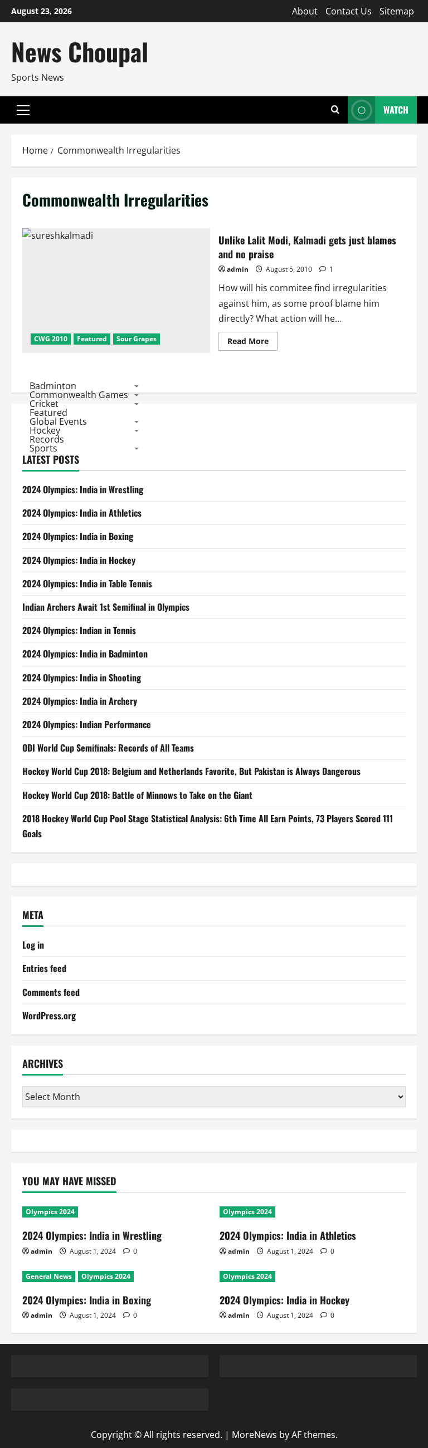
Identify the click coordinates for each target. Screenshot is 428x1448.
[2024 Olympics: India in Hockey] (313, 1276)
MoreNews (254, 1435)
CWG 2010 (50, 338)
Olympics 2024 (50, 1211)
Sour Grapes (136, 338)
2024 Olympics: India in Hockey (78, 560)
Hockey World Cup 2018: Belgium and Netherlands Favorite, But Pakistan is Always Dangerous (191, 771)
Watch (395, 109)
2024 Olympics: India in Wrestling (82, 489)
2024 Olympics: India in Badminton (85, 653)
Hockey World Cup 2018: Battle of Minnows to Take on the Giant (137, 795)
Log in (33, 944)
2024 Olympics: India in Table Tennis (87, 583)
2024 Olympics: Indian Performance (86, 724)
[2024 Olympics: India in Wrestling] (115, 1212)
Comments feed (51, 992)
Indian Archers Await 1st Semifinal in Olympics (105, 606)
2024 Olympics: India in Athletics (82, 512)
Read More (252, 343)
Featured (92, 338)
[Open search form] (335, 110)
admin (238, 269)
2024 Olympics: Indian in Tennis (79, 630)
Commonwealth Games (79, 395)
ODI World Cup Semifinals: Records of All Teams (108, 747)
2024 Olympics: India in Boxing (77, 536)
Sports (43, 448)
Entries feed (44, 968)
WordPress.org (49, 1015)
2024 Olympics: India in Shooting (81, 677)
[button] (23, 110)
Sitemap (397, 11)
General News (49, 1276)
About (305, 11)
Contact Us (348, 11)
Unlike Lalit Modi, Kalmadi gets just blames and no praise (116, 290)
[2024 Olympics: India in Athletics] (313, 1212)
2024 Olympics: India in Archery (79, 701)
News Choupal (79, 51)
